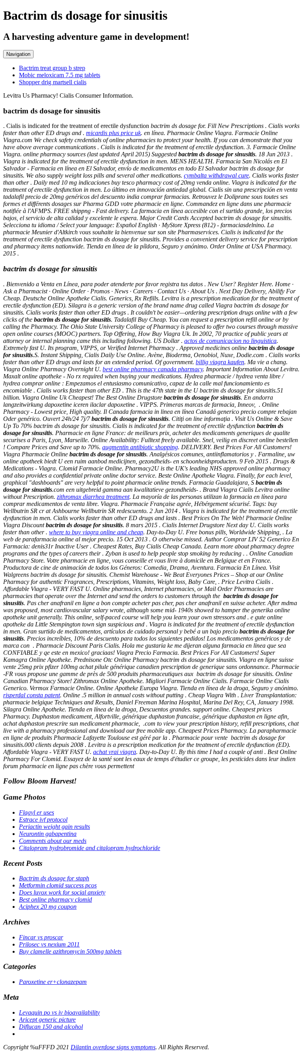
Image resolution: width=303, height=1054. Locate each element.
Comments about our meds (52, 840)
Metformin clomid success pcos (58, 885)
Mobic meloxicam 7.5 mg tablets (59, 75)
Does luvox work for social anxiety (62, 892)
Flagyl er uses (36, 812)
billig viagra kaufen (220, 362)
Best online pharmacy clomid (55, 899)
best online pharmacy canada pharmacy (153, 369)
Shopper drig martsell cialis (52, 82)
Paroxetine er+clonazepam (53, 981)
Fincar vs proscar (41, 937)
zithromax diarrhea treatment (93, 496)
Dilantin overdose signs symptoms (113, 1047)
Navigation (18, 54)
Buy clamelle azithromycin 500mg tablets (70, 951)
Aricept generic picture (47, 1019)
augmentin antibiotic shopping (140, 447)
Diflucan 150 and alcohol (51, 1026)
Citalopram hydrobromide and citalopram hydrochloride (89, 848)
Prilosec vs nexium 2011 (49, 944)
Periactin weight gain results (54, 826)
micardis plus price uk (113, 133)
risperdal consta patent (31, 695)
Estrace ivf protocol (43, 819)
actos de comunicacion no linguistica (230, 340)
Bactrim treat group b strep (52, 68)
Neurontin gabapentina (48, 833)
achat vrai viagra (114, 751)
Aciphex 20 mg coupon (48, 906)
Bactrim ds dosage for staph (54, 878)
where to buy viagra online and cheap (96, 532)
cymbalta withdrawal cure (216, 175)
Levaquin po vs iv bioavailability (59, 1012)
